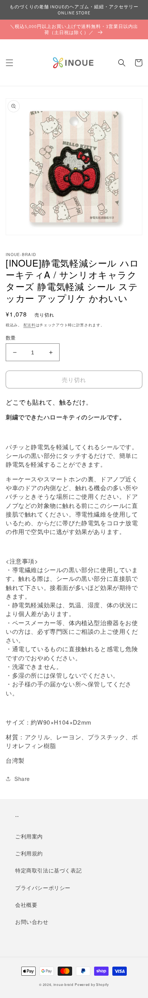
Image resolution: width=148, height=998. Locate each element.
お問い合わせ (32, 921)
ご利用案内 (29, 836)
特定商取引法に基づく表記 (48, 870)
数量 (11, 337)
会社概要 (26, 904)
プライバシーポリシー (43, 887)
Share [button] (22, 778)
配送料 (30, 324)
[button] (9, 62)
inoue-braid (64, 984)
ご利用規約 (29, 853)
